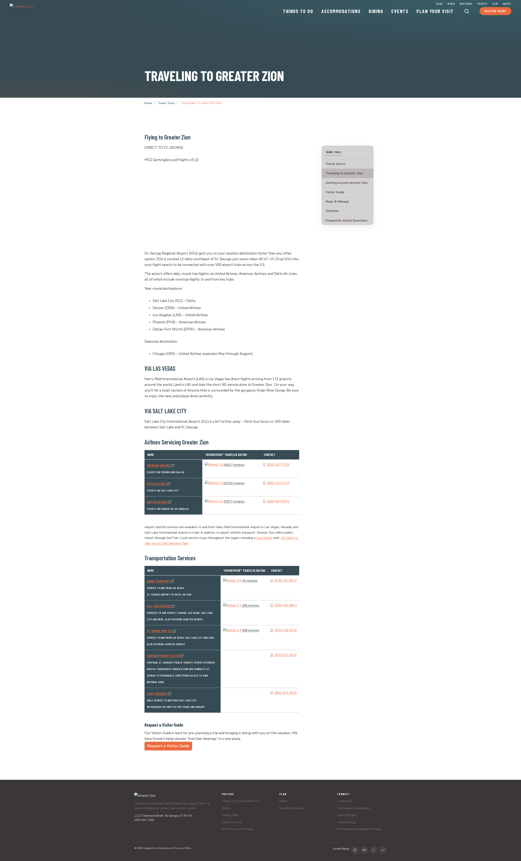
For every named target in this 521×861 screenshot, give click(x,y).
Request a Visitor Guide (168, 746)
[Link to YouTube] (364, 850)
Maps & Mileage (337, 202)
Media (451, 3)
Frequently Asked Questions (347, 220)
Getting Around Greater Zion (347, 183)
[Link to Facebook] (355, 850)
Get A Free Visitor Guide (237, 829)
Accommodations (341, 11)
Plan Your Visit (435, 11)
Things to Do (298, 11)
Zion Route (264, 538)
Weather (332, 211)
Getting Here (230, 815)
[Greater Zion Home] (22, 9)
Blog (439, 3)
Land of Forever (232, 822)
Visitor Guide (495, 11)
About (507, 3)
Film (495, 3)
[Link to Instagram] (373, 850)
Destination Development (353, 808)
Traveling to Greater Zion (344, 173)
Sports (482, 3)
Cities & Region (347, 815)
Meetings (466, 3)
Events (399, 11)
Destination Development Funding (359, 829)
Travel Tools (166, 103)
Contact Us (344, 801)
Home (148, 103)
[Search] (466, 11)
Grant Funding (346, 822)
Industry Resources (291, 808)
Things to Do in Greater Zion (240, 801)
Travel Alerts (335, 164)
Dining (376, 11)
